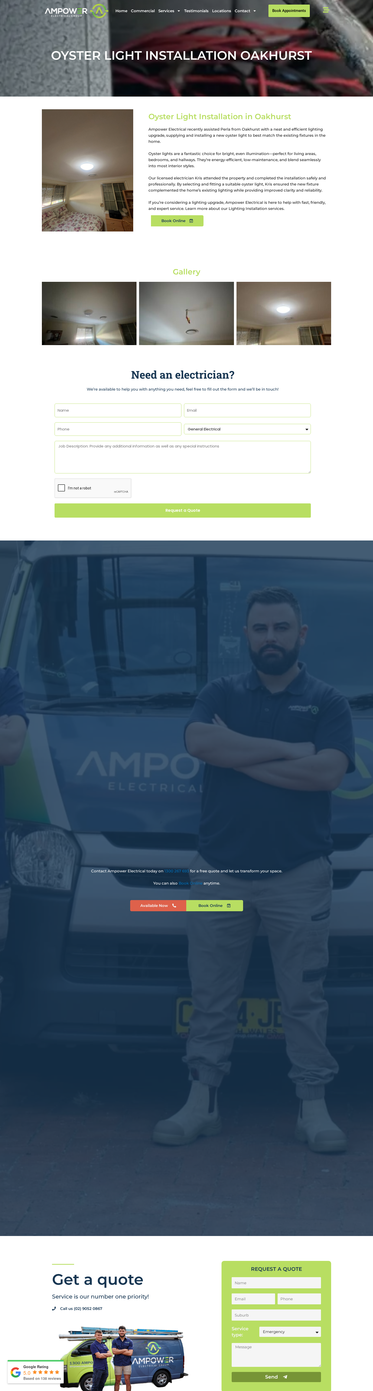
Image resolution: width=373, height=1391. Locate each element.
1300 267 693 (177, 871)
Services (166, 10)
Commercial (143, 10)
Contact (242, 10)
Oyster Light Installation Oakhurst (181, 55)
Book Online (190, 883)
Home (121, 10)
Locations (221, 10)
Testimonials (196, 10)
